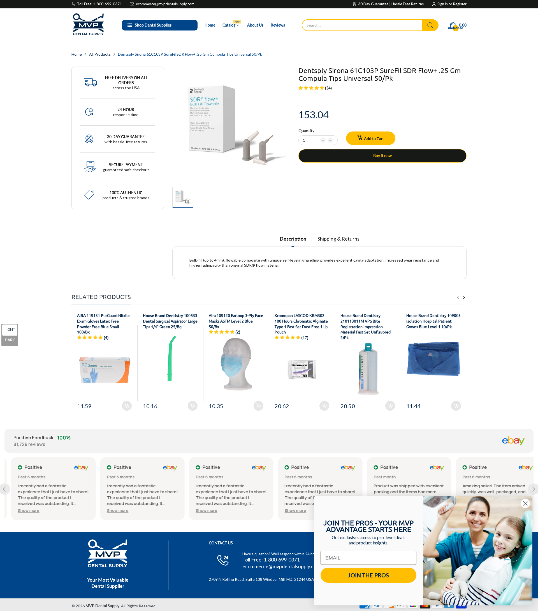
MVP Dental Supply (102, 605)
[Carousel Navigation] (461, 297)
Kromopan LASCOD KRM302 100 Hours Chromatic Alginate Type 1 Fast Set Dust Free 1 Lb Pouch (301, 323)
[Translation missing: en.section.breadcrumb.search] (430, 25)
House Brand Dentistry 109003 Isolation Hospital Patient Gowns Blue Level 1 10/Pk (433, 321)
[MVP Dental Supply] (88, 25)
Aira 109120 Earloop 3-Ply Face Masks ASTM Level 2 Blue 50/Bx (236, 321)
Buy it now (382, 155)
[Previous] (464, 297)
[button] (22, 510)
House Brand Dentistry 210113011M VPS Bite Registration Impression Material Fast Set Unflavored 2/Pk (365, 326)
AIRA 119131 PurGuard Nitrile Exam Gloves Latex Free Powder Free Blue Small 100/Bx (103, 323)
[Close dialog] (525, 503)
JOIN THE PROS (368, 575)
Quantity (306, 130)
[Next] (458, 297)
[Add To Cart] (127, 406)
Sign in (443, 4)
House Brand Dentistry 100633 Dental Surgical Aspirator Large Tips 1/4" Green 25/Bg (170, 321)
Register (460, 4)
